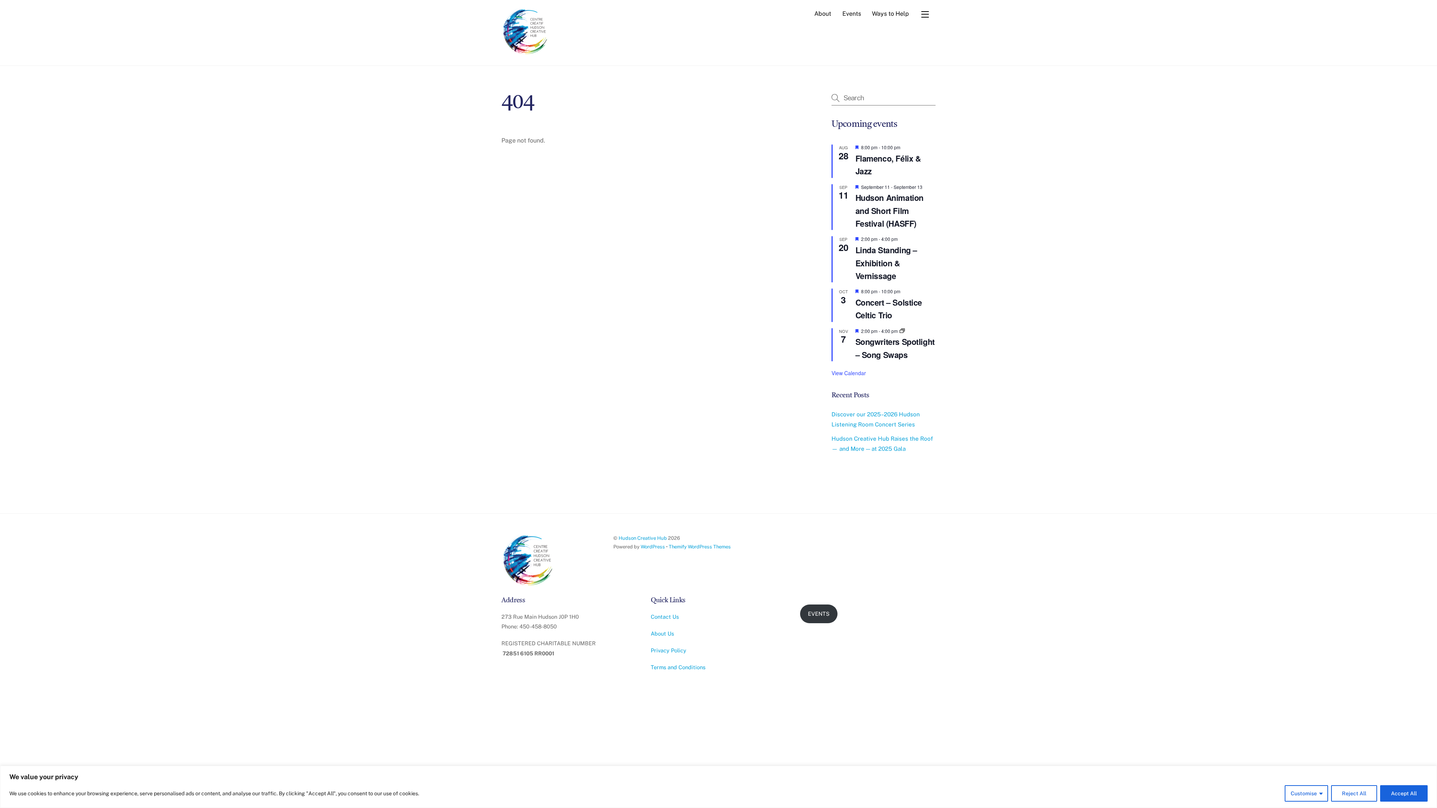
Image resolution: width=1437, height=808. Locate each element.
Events (851, 13)
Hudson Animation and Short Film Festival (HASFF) (889, 210)
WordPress (653, 547)
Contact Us (665, 616)
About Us (662, 633)
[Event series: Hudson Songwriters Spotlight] (902, 331)
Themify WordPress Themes (700, 547)
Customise (1304, 793)
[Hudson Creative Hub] (525, 32)
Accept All (1404, 793)
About (822, 13)
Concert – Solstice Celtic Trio (888, 309)
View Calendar (849, 373)
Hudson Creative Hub (643, 538)
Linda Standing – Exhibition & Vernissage (886, 263)
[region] (718, 787)
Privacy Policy (668, 650)
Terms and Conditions (678, 667)
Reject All (1354, 793)
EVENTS (819, 613)
